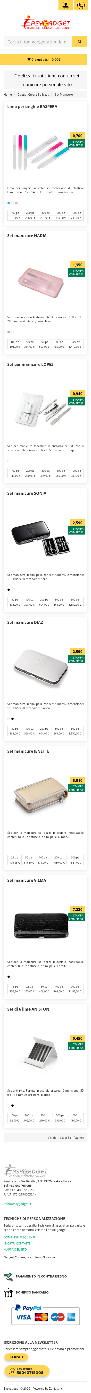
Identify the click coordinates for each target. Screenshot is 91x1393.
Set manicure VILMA (26, 880)
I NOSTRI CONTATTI (17, 1243)
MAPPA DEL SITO (15, 1249)
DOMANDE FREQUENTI (19, 1237)
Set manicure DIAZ (25, 622)
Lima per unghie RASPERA (32, 106)
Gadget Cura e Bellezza (33, 94)
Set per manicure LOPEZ (30, 364)
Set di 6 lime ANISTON (28, 1009)
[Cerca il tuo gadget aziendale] (79, 41)
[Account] (65, 5)
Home (8, 94)
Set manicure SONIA (26, 493)
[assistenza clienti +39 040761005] (81, 5)
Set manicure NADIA (27, 235)
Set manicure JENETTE (28, 751)
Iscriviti (16, 1357)
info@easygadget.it (17, 1204)
